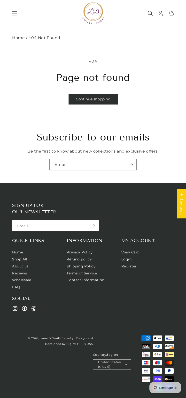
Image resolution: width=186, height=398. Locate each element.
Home (18, 37)
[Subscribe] (131, 164)
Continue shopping (93, 99)
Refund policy (79, 259)
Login (126, 259)
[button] (14, 13)
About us (20, 266)
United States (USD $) (109, 364)
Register (129, 266)
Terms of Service (82, 273)
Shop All (19, 259)
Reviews (19, 273)
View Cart (130, 252)
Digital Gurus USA (79, 344)
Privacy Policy (80, 252)
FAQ (16, 287)
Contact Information (85, 280)
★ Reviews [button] (181, 203)
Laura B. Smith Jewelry (56, 338)
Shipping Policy (81, 266)
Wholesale (21, 280)
